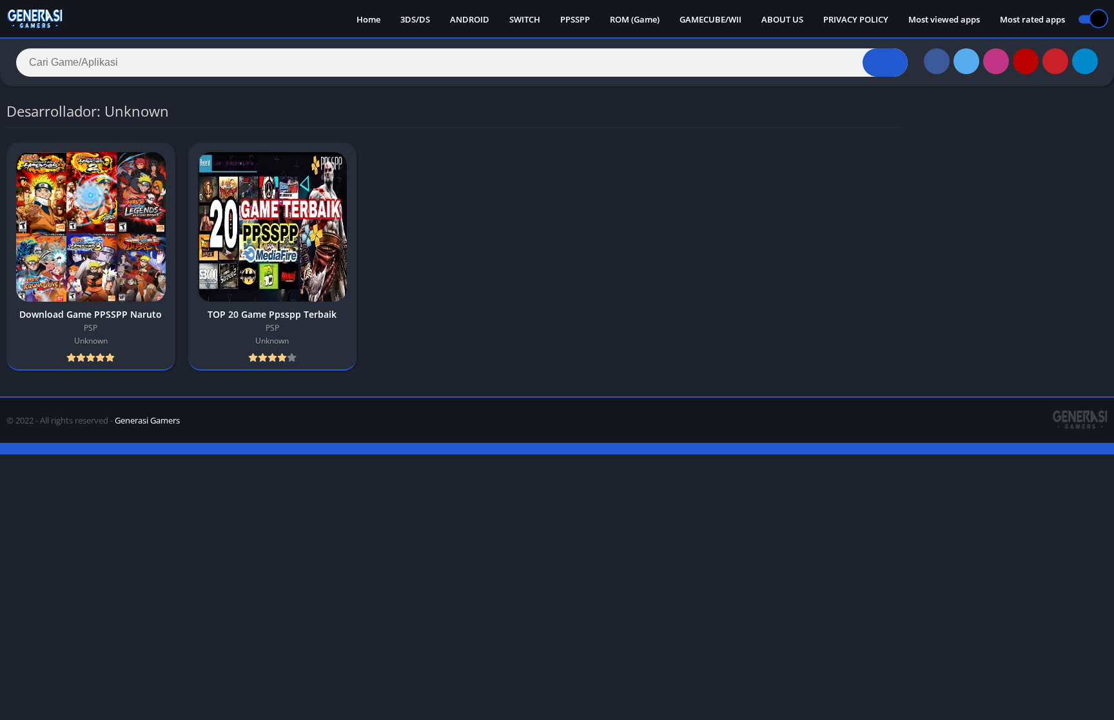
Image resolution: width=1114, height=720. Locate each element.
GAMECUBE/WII (710, 19)
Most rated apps (1032, 19)
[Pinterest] (1055, 61)
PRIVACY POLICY (855, 19)
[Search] (885, 62)
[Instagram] (996, 61)
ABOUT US (782, 19)
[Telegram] (1085, 61)
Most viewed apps (944, 19)
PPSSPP (575, 19)
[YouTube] (1026, 61)
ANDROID (469, 19)
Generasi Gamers (147, 420)
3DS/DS (415, 19)
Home (368, 19)
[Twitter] (966, 61)
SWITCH (524, 19)
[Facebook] (937, 61)
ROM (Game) (635, 19)
